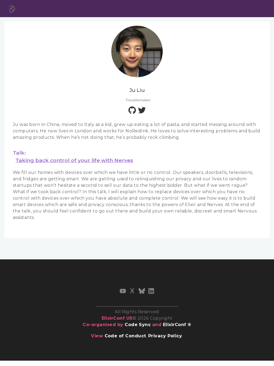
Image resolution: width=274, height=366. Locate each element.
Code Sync (138, 324)
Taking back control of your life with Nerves (74, 160)
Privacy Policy (165, 335)
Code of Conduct (125, 335)
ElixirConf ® (177, 324)
